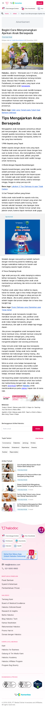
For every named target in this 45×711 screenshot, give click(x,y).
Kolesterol (15, 447)
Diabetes (16, 443)
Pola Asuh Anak (7, 37)
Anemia (34, 447)
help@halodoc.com (11, 565)
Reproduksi (14, 452)
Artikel (15, 13)
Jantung (25, 443)
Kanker (4, 452)
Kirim (38, 429)
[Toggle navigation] (3, 3)
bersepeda (25, 86)
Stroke (33, 443)
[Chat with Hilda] (41, 530)
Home (7, 13)
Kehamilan (6, 447)
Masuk (39, 3)
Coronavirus (6, 443)
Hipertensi (25, 447)
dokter (24, 388)
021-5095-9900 (10, 568)
